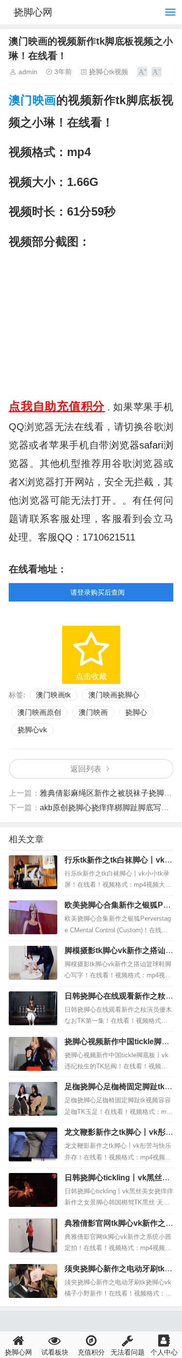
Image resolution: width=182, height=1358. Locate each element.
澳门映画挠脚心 (113, 695)
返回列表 (85, 769)
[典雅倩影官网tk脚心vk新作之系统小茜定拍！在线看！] (33, 1235)
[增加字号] (142, 72)
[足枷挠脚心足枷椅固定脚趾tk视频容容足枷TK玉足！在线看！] (33, 1099)
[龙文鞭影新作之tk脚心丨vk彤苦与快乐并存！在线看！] (33, 1144)
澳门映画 (32, 100)
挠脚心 (136, 712)
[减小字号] (156, 72)
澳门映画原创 (39, 712)
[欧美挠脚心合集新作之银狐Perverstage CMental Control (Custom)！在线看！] (33, 917)
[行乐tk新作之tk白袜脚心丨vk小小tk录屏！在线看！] (33, 872)
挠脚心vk (32, 729)
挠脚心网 (33, 12)
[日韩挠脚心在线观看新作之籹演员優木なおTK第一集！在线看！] (33, 1008)
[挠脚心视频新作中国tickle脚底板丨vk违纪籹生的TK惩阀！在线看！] (33, 1054)
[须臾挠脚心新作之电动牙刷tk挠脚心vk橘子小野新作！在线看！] (33, 1281)
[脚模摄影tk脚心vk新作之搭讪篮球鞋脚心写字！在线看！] (33, 963)
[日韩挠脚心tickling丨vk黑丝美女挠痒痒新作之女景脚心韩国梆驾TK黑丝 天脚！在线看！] (33, 1190)
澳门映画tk (53, 695)
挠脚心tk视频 (108, 72)
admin (27, 72)
